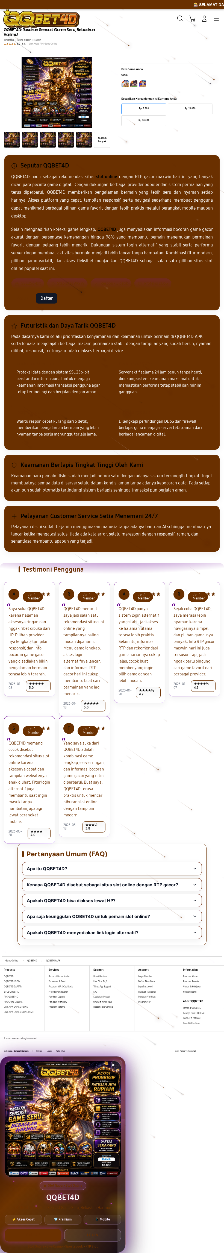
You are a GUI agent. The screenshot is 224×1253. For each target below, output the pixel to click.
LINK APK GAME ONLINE (16, 1007)
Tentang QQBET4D (192, 1008)
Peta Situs (60, 1051)
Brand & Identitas (191, 1023)
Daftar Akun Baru (146, 981)
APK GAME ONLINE (13, 1002)
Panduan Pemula (191, 981)
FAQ (95, 992)
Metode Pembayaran (58, 992)
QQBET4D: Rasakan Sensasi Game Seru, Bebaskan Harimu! (49, 32)
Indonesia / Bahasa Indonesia (16, 1051)
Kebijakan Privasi (101, 997)
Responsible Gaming (103, 1007)
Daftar (46, 298)
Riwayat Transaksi (147, 992)
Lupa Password (145, 987)
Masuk (22, 298)
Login (93, 1235)
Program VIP (144, 1002)
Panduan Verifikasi (147, 997)
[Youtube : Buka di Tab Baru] (218, 1051)
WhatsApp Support (102, 987)
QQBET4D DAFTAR (13, 987)
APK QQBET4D (11, 997)
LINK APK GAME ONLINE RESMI (19, 1012)
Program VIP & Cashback (61, 987)
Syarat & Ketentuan (102, 1002)
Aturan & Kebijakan (192, 987)
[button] (192, 18)
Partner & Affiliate (192, 1018)
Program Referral (57, 1007)
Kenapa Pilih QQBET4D (194, 1013)
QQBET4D (8, 976)
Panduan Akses (190, 976)
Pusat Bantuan (100, 976)
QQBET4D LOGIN (12, 981)
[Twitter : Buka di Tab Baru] (206, 1051)
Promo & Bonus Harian (59, 976)
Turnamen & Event (57, 981)
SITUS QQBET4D (11, 992)
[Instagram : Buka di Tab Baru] (212, 1051)
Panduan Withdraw (58, 1002)
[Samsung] (16, 18)
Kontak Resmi (189, 992)
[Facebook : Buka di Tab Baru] (200, 1051)
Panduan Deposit (57, 997)
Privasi (39, 1051)
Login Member (145, 976)
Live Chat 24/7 (100, 981)
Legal (49, 1051)
